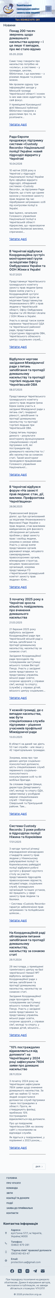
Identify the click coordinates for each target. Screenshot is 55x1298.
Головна (11, 1178)
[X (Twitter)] (20, 1271)
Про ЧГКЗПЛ (13, 1183)
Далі (38, 1166)
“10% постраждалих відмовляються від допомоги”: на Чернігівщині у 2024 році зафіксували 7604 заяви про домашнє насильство (26, 1058)
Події (9, 1203)
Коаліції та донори (17, 1198)
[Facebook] (12, 1271)
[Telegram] (35, 1271)
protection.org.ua (32, 1294)
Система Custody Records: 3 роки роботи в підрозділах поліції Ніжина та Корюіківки (27, 831)
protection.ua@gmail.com (26, 1262)
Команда (12, 1188)
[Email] (43, 1271)
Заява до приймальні (19, 1208)
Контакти (12, 1213)
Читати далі (18, 124)
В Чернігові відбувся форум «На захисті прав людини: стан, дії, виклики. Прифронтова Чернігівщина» (26, 494)
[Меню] (48, 9)
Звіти (9, 1193)
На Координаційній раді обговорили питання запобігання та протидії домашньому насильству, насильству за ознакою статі (27, 943)
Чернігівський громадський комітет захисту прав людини (28, 9)
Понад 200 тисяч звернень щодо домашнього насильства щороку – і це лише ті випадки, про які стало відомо (26, 40)
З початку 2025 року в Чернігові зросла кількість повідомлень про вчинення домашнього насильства (26, 608)
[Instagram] (27, 1271)
